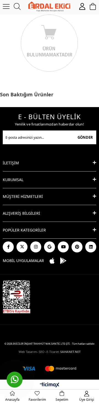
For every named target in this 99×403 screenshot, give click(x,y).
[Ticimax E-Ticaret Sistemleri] (49, 385)
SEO (42, 352)
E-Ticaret (52, 352)
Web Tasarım (28, 352)
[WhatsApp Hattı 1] (15, 380)
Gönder (85, 137)
